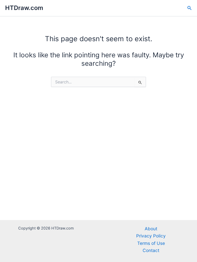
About (151, 228)
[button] (189, 8)
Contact (151, 250)
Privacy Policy (151, 235)
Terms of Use (151, 243)
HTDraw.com (24, 8)
